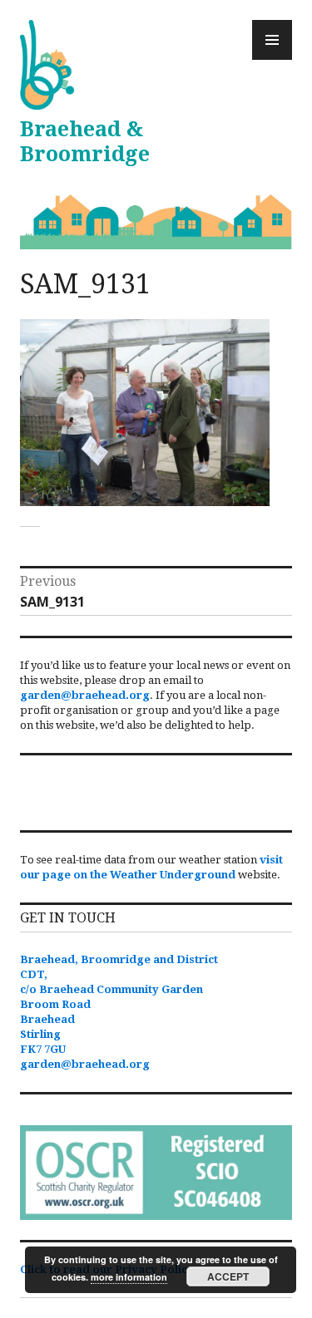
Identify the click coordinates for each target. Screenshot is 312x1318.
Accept (228, 1276)
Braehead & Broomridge (85, 141)
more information (129, 1277)
